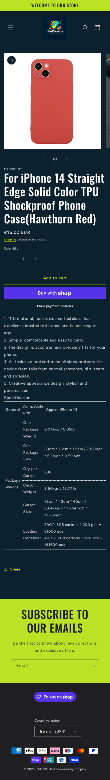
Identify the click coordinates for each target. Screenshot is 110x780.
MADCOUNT (46, 769)
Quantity (11, 248)
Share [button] (15, 569)
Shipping (10, 239)
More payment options (55, 306)
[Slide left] (43, 159)
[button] (11, 28)
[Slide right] (67, 159)
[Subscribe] (93, 666)
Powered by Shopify (71, 769)
